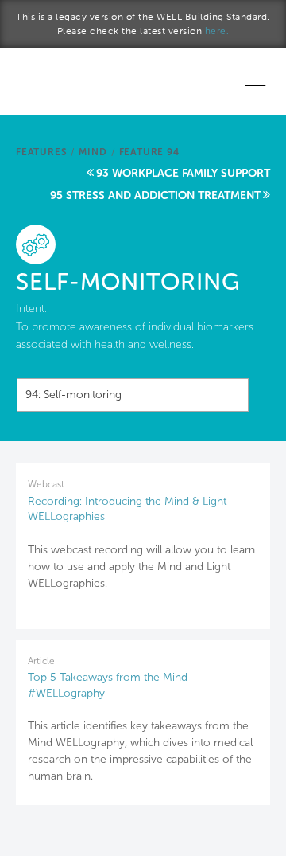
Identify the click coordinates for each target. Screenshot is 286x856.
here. (217, 31)
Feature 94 (149, 152)
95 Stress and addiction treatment (155, 195)
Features (41, 152)
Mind (92, 152)
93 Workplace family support (183, 173)
